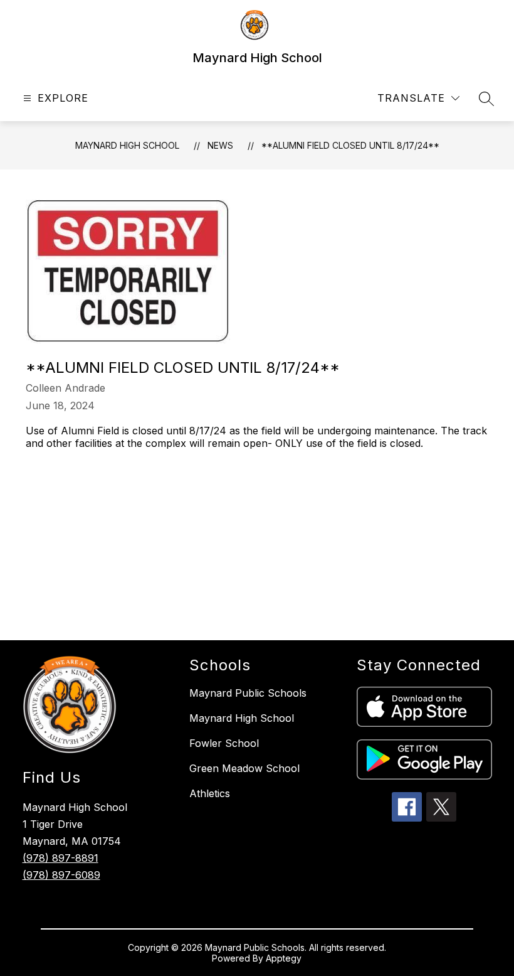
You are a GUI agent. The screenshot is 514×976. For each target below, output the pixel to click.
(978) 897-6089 (61, 875)
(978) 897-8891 (60, 858)
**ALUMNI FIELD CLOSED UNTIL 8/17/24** (350, 145)
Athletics (209, 793)
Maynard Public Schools (248, 693)
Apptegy (284, 958)
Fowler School (224, 743)
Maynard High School (127, 145)
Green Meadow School (244, 768)
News (220, 145)
